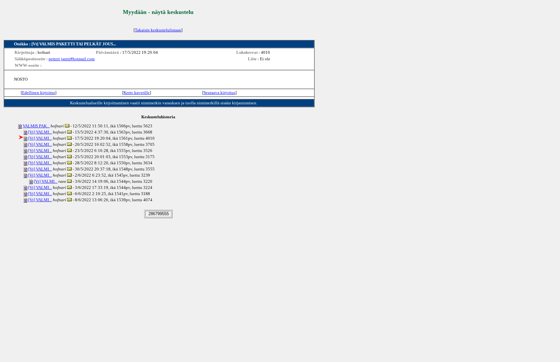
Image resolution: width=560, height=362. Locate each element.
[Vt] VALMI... (40, 132)
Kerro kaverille (136, 92)
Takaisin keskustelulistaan (158, 30)
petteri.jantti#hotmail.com (72, 58)
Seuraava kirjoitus (219, 92)
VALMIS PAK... (36, 125)
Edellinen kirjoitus (38, 92)
